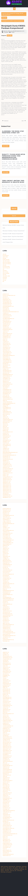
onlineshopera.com (7, 680)
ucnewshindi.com (6, 317)
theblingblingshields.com (8, 374)
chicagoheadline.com (7, 659)
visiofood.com (5, 795)
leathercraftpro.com (7, 444)
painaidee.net (5, 363)
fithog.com (5, 589)
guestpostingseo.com (7, 300)
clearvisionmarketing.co (7, 780)
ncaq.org (4, 678)
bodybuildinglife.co (6, 404)
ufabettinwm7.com (6, 482)
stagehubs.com (6, 652)
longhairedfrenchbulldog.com (9, 355)
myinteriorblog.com (7, 800)
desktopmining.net (6, 627)
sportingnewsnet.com (7, 370)
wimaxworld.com (6, 572)
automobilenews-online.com (8, 828)
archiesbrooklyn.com (7, 578)
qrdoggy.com (5, 405)
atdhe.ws (4, 595)
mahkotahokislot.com (7, 397)
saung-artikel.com (6, 348)
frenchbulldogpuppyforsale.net (9, 632)
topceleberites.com (6, 743)
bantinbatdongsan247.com (8, 306)
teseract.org (5, 791)
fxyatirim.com (5, 694)
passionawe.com (6, 450)
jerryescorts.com (6, 385)
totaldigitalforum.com (7, 831)
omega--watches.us (7, 520)
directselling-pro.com (7, 846)
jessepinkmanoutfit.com (7, 329)
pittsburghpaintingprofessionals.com (10, 452)
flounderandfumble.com (7, 765)
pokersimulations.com (7, 736)
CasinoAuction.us (6, 608)
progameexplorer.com (7, 843)
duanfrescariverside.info (8, 761)
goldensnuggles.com (7, 334)
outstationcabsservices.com (8, 820)
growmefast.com (6, 396)
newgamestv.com (6, 377)
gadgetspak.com (6, 728)
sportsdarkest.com (6, 364)
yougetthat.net (6, 341)
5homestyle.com (6, 640)
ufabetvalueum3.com (7, 747)
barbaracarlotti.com (7, 625)
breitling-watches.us (7, 522)
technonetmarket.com (7, 772)
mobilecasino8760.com (7, 604)
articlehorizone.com (7, 721)
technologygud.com (7, 407)
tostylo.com (5, 340)
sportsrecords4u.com (7, 742)
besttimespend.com (7, 435)
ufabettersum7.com (7, 481)
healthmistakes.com (7, 411)
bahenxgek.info (6, 309)
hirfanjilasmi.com (6, 441)
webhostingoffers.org (7, 698)
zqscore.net (5, 423)
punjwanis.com (6, 293)
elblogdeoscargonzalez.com (8, 583)
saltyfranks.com (6, 548)
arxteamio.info (6, 429)
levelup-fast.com (6, 734)
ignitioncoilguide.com (7, 850)
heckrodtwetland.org (7, 597)
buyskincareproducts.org (8, 631)
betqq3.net (5, 605)
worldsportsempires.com (8, 419)
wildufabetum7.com (7, 497)
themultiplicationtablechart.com (9, 635)
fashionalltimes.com (7, 829)
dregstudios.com (6, 563)
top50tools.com (6, 545)
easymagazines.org (7, 440)
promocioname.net (6, 571)
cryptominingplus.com (7, 352)
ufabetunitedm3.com (7, 485)
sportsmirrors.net (6, 379)
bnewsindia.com (6, 802)
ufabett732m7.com (6, 794)
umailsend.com (6, 330)
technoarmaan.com (7, 832)
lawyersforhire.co (6, 356)
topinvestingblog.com (7, 544)
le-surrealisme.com (7, 537)
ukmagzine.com (6, 325)
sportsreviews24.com (7, 392)
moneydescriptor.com (7, 360)
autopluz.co (5, 526)
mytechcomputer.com (7, 851)
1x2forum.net (5, 653)
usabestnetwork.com (7, 328)
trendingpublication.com (8, 476)
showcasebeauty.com (7, 538)
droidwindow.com (6, 796)
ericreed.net (5, 601)
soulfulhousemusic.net (7, 465)
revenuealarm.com (6, 847)
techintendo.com (6, 702)
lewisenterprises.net (7, 683)
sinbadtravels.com (6, 324)
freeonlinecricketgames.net (8, 574)
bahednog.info (6, 307)
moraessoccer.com (6, 565)
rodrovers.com (6, 716)
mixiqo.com (5, 446)
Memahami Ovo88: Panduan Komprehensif (13, 233)
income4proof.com (6, 672)
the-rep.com (5, 546)
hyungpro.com (6, 369)
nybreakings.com (6, 818)
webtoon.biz (5, 366)
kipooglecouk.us (6, 609)
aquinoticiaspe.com (7, 354)
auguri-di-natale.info (7, 518)
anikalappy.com (6, 758)
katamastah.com (6, 422)
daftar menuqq (4, 866)
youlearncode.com (6, 693)
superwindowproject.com (8, 615)
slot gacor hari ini (9, 869)
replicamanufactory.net (7, 738)
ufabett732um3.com (7, 775)
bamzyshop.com (6, 805)
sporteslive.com (6, 373)
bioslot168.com (6, 852)
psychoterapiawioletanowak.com (9, 455)
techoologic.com (6, 809)
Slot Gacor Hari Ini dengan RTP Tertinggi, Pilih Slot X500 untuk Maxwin (12, 14)
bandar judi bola (6, 259)
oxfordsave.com (6, 345)
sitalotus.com (5, 416)
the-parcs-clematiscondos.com (9, 295)
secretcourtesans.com (7, 656)
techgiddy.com (6, 313)
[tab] (14, 8)
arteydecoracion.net (7, 587)
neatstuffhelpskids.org (7, 564)
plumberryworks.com (7, 453)
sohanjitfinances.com (7, 464)
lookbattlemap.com (6, 336)
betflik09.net (5, 676)
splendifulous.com (6, 740)
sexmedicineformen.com (8, 459)
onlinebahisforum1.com (7, 657)
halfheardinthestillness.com (8, 598)
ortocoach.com (6, 449)
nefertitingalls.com (6, 669)
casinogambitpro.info (7, 302)
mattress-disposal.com (7, 401)
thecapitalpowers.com (7, 470)
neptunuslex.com (6, 516)
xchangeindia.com (6, 822)
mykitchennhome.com (7, 610)
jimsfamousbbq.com (7, 508)
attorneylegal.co (6, 386)
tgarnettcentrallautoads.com (8, 523)
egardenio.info (6, 427)
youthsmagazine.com (7, 362)
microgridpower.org (7, 445)
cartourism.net (6, 621)
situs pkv (4, 254)
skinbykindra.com (6, 839)
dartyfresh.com (6, 682)
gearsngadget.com (6, 729)
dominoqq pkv (12, 866)
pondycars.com (6, 806)
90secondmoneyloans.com (8, 713)
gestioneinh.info (6, 787)
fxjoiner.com (5, 837)
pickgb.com (5, 410)
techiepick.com (6, 803)
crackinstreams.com (7, 727)
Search (14, 208)
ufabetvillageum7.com (7, 750)
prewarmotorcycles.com (8, 533)
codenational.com (6, 841)
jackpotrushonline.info (7, 315)
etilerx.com (5, 762)
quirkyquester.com (6, 457)
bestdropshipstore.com (7, 705)
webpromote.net (6, 585)
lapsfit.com (5, 732)
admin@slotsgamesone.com (18, 31)
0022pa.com (5, 552)
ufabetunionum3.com (7, 746)
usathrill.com (5, 813)
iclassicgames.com (6, 347)
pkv (3, 281)
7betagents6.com (6, 724)
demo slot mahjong (7, 262)
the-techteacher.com (7, 826)
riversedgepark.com (7, 664)
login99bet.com (6, 654)
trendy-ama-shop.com (7, 792)
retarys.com (5, 332)
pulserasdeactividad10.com (8, 624)
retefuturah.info (6, 768)
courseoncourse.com (7, 304)
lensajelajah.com (6, 675)
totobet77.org (5, 475)
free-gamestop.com (7, 322)
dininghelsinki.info (6, 760)
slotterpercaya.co (6, 461)
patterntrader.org (6, 414)
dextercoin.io (5, 638)
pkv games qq (5, 255)
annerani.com (5, 549)
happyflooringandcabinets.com (9, 403)
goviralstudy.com (6, 620)
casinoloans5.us (6, 606)
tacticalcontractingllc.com (8, 468)
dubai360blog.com (6, 393)
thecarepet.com (6, 298)
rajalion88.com (6, 661)
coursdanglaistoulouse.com (8, 515)
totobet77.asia (6, 474)
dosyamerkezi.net (6, 535)
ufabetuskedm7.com (7, 487)
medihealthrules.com (7, 811)
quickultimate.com (6, 456)
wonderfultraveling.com (7, 570)
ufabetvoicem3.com (7, 751)
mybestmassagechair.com (8, 600)
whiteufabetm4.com (7, 757)
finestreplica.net (6, 764)
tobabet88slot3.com (7, 471)
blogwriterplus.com (6, 299)
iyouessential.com (6, 690)
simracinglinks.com (6, 534)
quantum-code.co (6, 781)
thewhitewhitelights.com (7, 594)
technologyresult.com (7, 697)
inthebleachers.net (6, 628)
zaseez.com (5, 665)
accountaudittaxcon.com (8, 431)
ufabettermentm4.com (7, 479)
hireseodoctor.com (6, 731)
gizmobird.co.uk (6, 512)
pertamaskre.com (6, 310)
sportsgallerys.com (6, 378)
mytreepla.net (5, 735)
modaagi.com (5, 557)
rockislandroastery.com (7, 844)
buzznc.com (5, 836)
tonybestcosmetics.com (7, 835)
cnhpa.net (5, 415)
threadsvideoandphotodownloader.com (11, 311)
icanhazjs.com (6, 617)
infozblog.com (5, 580)
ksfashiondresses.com (7, 412)
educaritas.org (6, 674)
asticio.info (5, 426)
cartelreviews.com (6, 706)
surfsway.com (5, 708)
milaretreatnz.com (6, 556)
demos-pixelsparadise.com (8, 530)
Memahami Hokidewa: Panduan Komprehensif (13, 230)
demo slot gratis (6, 273)
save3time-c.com (6, 527)
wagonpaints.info (6, 777)
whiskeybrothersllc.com (7, 496)
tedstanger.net (6, 773)
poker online (5, 256)
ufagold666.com (6, 799)
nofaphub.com (6, 668)
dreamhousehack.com (7, 825)
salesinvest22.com (6, 790)
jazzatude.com (6, 550)
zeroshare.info (6, 553)
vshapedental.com (6, 814)
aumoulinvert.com (6, 612)
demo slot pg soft (6, 267)
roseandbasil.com (6, 593)
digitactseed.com (6, 710)
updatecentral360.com (7, 420)
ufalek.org (5, 400)
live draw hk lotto (6, 266)
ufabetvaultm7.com (7, 749)
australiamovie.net (6, 511)
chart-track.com (6, 568)
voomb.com (5, 388)
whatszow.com (6, 699)
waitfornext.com (6, 779)
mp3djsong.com (6, 514)
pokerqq (4, 258)
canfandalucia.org (6, 815)
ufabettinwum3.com (7, 483)
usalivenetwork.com (7, 314)
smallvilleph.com (6, 559)
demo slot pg (5, 271)
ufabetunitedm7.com (7, 486)
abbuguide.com (6, 695)
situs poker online (6, 275)
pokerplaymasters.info (7, 303)
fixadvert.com (5, 524)
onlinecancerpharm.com (8, 399)
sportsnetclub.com (6, 343)
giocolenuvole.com (6, 689)
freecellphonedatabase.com (8, 318)
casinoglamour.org (6, 636)
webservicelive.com (7, 855)
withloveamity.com (6, 691)
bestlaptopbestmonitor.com (8, 590)
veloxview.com (6, 493)
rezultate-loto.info (6, 739)
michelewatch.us (6, 519)
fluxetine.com (5, 602)
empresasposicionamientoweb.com (10, 833)
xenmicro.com (5, 679)
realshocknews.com (7, 408)
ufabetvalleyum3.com (7, 491)
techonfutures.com (6, 807)
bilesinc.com (5, 554)
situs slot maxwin (6, 260)
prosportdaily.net (6, 788)
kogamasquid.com (6, 634)
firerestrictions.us (6, 576)
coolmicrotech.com (6, 824)
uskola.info (5, 776)
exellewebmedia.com (7, 321)
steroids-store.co (6, 586)
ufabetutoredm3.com (7, 489)
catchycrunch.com (6, 667)
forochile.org (5, 567)
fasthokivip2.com (6, 349)
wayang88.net (5, 754)
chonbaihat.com (6, 582)
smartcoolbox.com (6, 463)
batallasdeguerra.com (7, 561)
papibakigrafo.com (6, 616)
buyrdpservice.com (6, 337)
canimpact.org (6, 619)
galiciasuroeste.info (7, 560)
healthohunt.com (6, 766)
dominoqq (5, 277)
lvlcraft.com (5, 712)
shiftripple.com (6, 460)
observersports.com (7, 351)
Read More (6, 146)
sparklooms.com (6, 467)
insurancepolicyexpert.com (8, 539)
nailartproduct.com (6, 709)
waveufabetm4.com (7, 753)
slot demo (5, 270)
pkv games (3, 867)
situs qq (4, 280)
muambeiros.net (6, 579)
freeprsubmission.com (7, 798)
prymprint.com (6, 433)
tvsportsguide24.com (7, 390)
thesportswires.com (7, 367)
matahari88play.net (7, 359)
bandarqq (16, 869)
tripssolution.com (6, 717)
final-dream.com (6, 784)
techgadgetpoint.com (7, 389)
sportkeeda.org (6, 434)
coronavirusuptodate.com (8, 725)
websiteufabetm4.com (7, 755)
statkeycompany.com (7, 541)
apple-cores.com (6, 623)
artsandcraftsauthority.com (8, 854)
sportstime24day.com (7, 371)
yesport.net (5, 339)
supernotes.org (6, 418)
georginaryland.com (7, 591)
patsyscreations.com (7, 671)
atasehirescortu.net (7, 382)
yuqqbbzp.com (6, 723)
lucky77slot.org (6, 395)
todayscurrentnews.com (8, 472)
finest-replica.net (6, 785)
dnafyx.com (5, 687)
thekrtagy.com (5, 821)
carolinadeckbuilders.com (8, 542)
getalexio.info (5, 430)
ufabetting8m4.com (7, 745)
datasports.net (6, 381)
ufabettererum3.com (7, 478)
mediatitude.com (6, 531)
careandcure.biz (6, 437)
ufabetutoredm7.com (7, 490)
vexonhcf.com (5, 529)
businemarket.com (6, 358)
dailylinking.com (6, 686)
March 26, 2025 (6, 31)
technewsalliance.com (7, 770)
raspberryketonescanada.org (9, 810)
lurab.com (5, 848)
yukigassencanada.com (7, 720)
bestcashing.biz (6, 575)
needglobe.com (6, 448)
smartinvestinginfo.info (7, 769)
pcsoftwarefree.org (6, 684)
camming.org (5, 660)
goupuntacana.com (7, 663)
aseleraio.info (5, 425)
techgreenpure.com (7, 704)
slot (3, 269)
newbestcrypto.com (7, 344)
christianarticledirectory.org (8, 639)
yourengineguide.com (7, 817)
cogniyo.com (5, 438)
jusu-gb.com (5, 296)
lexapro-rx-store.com (7, 630)
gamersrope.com (6, 319)
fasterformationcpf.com (7, 333)
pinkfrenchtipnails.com (7, 375)
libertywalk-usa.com (7, 509)
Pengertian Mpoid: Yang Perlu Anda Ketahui (13, 236)
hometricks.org (6, 442)
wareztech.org (6, 326)
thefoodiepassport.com (7, 613)
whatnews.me (5, 783)
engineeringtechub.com (7, 384)
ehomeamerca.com (7, 701)
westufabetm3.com (6, 494)
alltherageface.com (7, 840)
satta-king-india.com (7, 719)
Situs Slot (4, 17)
